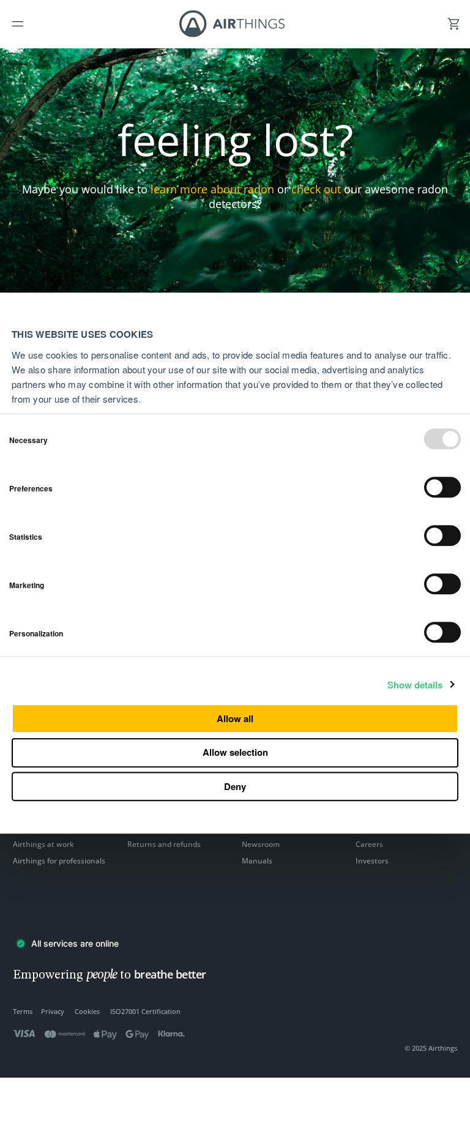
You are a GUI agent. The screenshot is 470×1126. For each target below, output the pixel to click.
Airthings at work (43, 844)
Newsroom (261, 844)
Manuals (257, 861)
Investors (372, 861)
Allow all (235, 718)
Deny (235, 786)
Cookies (87, 1011)
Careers (369, 844)
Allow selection (235, 752)
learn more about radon (212, 189)
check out (316, 189)
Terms (22, 1011)
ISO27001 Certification (145, 1011)
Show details (414, 685)
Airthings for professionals (59, 861)
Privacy (52, 1011)
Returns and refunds (164, 844)
